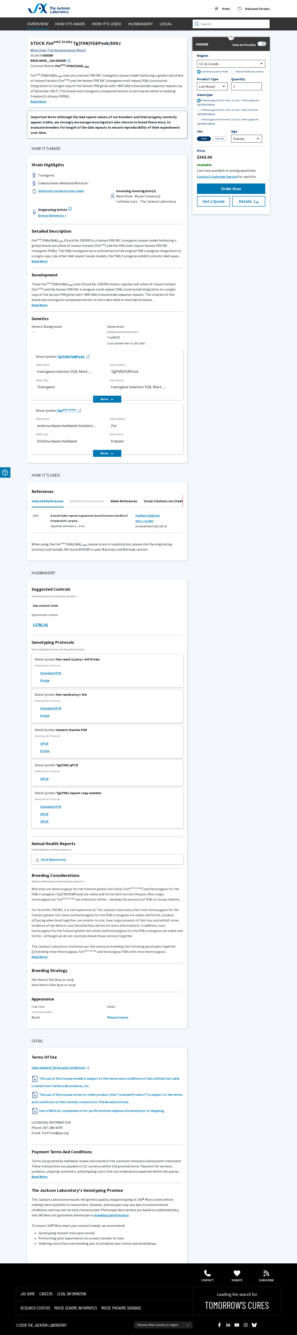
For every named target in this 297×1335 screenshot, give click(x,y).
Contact (207, 1280)
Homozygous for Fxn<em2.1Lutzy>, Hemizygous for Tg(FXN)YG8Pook (228, 121)
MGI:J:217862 (144, 521)
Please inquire (117, 1017)
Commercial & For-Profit (215, 71)
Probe (44, 680)
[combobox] (163, 1325)
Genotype (205, 94)
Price (201, 150)
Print (226, 9)
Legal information (71, 1293)
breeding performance (111, 1215)
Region (202, 55)
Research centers (35, 1307)
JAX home (27, 1293)
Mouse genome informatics (75, 1307)
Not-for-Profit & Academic (250, 71)
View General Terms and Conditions (58, 1067)
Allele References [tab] (123, 501)
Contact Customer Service (217, 176)
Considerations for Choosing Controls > (55, 596)
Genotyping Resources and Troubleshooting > (59, 649)
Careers (46, 1293)
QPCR (44, 743)
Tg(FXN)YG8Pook (70, 356)
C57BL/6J (40, 624)
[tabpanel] (107, 522)
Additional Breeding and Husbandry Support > (58, 881)
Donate (237, 1280)
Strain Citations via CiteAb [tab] (164, 501)
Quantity (238, 79)
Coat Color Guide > (42, 1012)
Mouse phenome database (121, 1307)
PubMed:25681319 (147, 516)
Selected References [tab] (47, 501)
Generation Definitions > (123, 332)
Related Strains (257, 9)
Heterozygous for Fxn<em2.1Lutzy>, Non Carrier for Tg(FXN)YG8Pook (227, 112)
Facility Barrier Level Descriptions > (52, 849)
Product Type (207, 79)
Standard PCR (50, 673)
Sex (200, 131)
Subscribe (266, 1280)
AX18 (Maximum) (53, 859)
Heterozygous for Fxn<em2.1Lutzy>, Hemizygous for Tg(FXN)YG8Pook (228, 102)
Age (234, 131)
